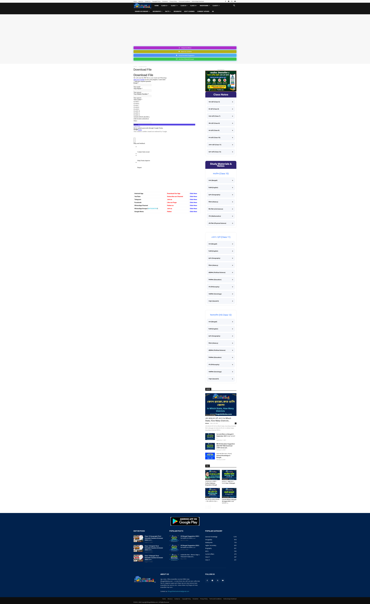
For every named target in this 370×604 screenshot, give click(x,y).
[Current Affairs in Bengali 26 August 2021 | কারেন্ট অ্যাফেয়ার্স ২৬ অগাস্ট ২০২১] (229, 493)
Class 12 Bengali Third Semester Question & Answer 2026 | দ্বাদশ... (154, 557)
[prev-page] (206, 507)
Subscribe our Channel (175, 196)
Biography (177, 11)
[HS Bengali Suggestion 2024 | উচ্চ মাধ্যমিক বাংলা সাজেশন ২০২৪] (174, 548)
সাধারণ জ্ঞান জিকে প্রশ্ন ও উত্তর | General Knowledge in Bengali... (224, 455)
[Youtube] (235, 1)
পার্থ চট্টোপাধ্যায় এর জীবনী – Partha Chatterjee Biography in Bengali (211, 483)
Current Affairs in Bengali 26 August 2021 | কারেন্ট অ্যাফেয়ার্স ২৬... (229, 501)
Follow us (170, 205)
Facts (167, 11)
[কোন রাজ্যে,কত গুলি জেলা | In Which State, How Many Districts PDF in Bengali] (220, 404)
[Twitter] (231, 1)
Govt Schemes (189, 11)
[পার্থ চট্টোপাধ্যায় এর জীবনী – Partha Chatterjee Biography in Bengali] (212, 475)
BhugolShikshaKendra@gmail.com (178, 591)
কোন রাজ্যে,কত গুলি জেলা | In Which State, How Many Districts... (218, 419)
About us (141, 1)
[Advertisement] (185, 31)
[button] (234, 6)
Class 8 (183, 5)
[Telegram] (228, 1)
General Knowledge (210, 415)
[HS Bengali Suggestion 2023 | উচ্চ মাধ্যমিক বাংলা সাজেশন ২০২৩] (174, 538)
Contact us (147, 1)
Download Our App (173, 193)
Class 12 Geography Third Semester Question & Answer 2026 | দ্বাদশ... (154, 538)
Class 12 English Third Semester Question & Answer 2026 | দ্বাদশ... (154, 548)
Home (135, 1)
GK (213, 11)
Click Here (193, 196)
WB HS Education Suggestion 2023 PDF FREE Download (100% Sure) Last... (225, 446)
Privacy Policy (173, 1)
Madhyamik (204, 5)
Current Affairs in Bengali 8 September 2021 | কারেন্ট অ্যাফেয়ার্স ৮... (225, 436)
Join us (169, 199)
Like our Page (172, 202)
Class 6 (164, 5)
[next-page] (209, 507)
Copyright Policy (156, 1)
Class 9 (193, 5)
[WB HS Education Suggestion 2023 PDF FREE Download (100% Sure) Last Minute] (210, 446)
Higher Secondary (141, 11)
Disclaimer (165, 1)
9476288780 (152, 208)
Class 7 (173, 5)
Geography (157, 11)
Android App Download (198, 1)
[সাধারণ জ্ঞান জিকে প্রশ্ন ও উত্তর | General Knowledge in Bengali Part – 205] (210, 456)
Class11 (215, 5)
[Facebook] (225, 1)
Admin (207, 423)
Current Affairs (203, 11)
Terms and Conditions (184, 1)
